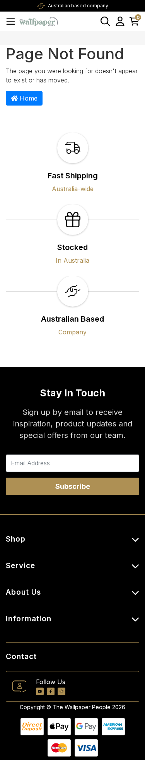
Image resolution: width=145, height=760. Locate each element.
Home (28, 98)
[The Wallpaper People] (38, 21)
